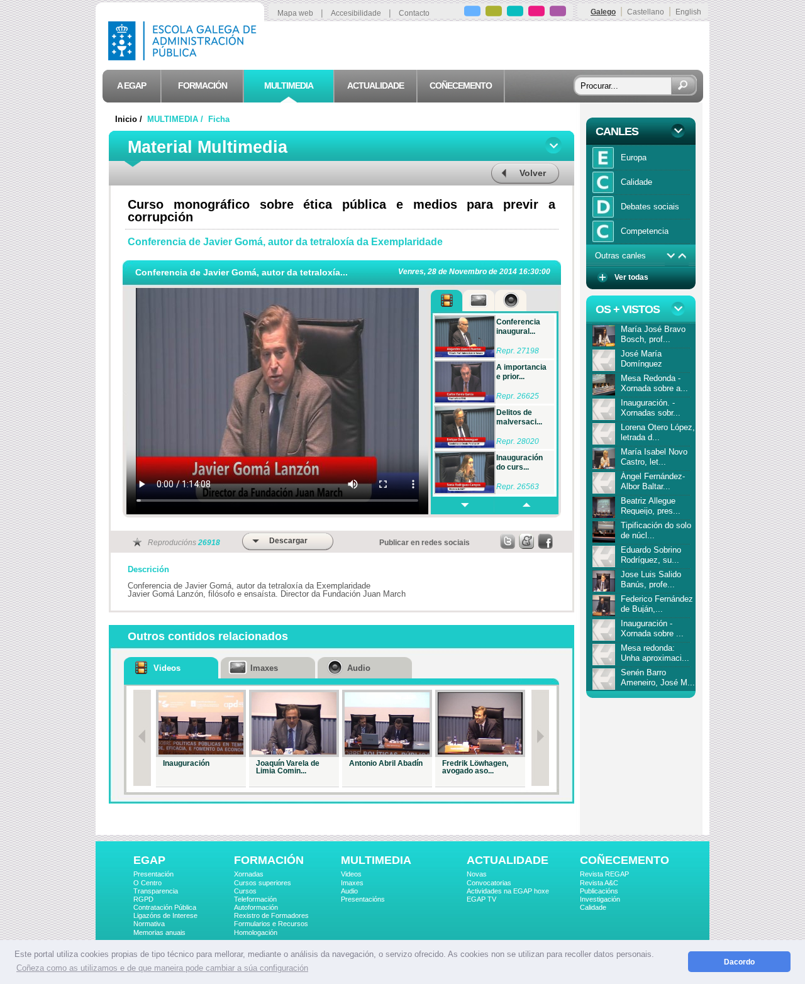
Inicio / (130, 119)
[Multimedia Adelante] (462, 505)
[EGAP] (472, 13)
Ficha (219, 119)
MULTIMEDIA (376, 860)
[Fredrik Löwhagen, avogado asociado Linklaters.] (480, 723)
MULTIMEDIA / (176, 119)
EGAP (149, 860)
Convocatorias (489, 883)
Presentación (153, 874)
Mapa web (295, 13)
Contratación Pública (164, 907)
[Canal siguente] (671, 256)
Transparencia (155, 891)
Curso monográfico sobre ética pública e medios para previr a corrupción (341, 210)
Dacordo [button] (739, 962)
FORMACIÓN (269, 860)
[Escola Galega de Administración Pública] (185, 57)
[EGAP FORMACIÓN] (493, 13)
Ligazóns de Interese (165, 915)
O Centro (147, 883)
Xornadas (249, 874)
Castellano (645, 12)
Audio (349, 891)
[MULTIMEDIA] (515, 13)
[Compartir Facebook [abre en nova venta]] (545, 541)
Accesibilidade (356, 13)
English (688, 12)
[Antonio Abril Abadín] (387, 723)
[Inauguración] (201, 723)
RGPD (143, 899)
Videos (351, 874)
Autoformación (256, 907)
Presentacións (363, 899)
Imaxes (352, 883)
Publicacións (599, 891)
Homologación (255, 932)
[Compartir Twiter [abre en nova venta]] (508, 541)
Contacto (414, 13)
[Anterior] (142, 738)
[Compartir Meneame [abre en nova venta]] (527, 541)
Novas (477, 874)
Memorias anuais (159, 932)
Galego (603, 12)
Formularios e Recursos (271, 923)
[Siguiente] (540, 738)
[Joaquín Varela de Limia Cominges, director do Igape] (294, 723)
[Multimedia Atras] (525, 505)
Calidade (593, 907)
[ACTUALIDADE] (536, 13)
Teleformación (255, 899)
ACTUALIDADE (507, 860)
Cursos (245, 891)
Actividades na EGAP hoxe (508, 891)
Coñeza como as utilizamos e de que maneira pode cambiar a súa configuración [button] (162, 968)
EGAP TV (481, 899)
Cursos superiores (262, 883)
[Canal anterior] (683, 256)
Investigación (600, 899)
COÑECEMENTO (624, 860)
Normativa (149, 923)
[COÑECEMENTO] (557, 13)
